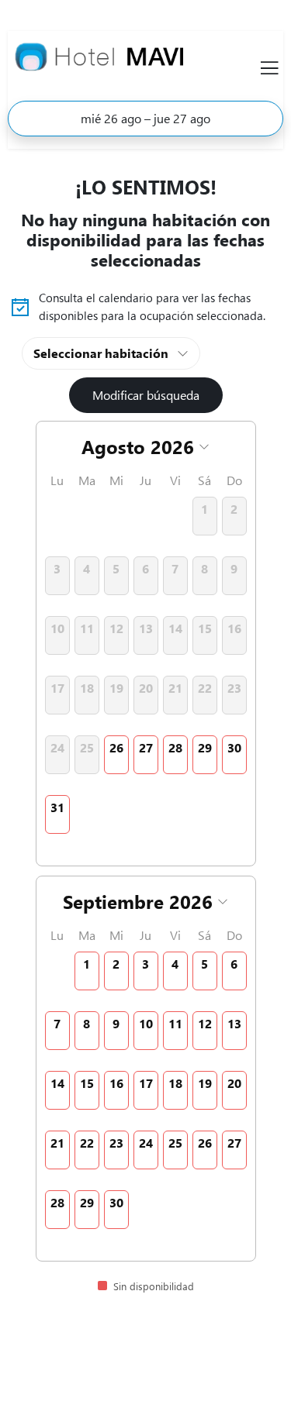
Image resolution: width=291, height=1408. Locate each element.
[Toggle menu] (269, 68)
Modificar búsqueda (145, 395)
